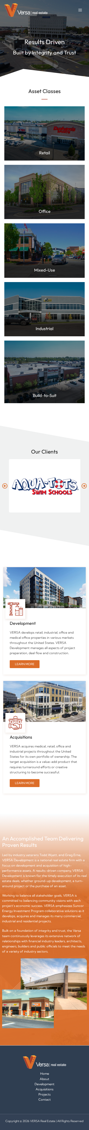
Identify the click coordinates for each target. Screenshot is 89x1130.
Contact (44, 1099)
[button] (5, 485)
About (44, 1079)
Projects (44, 1094)
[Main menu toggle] (80, 10)
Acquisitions (44, 1089)
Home (44, 1074)
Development (44, 1084)
